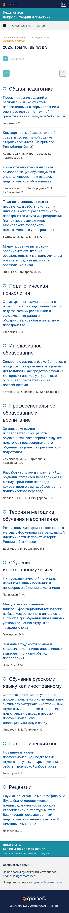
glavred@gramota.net (48, 882)
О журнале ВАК (21, 25)
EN (63, 4)
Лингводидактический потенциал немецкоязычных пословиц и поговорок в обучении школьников (31, 583)
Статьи (41, 25)
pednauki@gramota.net (19, 876)
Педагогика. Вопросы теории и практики (24, 847)
